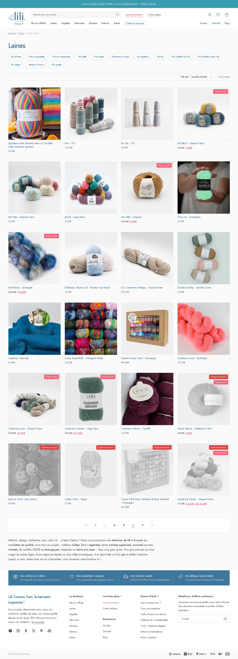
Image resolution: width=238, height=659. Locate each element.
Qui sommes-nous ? (151, 602)
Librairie (93, 23)
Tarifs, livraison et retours (153, 614)
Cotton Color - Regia (76, 499)
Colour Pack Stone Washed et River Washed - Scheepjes (145, 501)
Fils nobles (99, 56)
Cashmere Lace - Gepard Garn (25, 429)
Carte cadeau (154, 14)
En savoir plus (38, 622)
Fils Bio (160, 56)
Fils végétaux (143, 56)
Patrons (105, 23)
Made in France (36, 64)
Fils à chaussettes (37, 56)
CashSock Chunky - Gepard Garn (195, 499)
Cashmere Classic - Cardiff (135, 429)
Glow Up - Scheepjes (189, 217)
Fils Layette (56, 64)
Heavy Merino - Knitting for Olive (195, 429)
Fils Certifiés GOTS (180, 56)
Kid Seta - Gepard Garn (21, 217)
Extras (117, 23)
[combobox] (76, 14)
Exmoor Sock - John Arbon (22, 499)
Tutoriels (216, 23)
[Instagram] (18, 631)
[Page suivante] (152, 525)
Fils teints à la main (120, 56)
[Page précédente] (86, 525)
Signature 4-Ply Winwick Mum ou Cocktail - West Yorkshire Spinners (31, 145)
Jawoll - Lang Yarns (75, 217)
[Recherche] (117, 14)
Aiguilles (66, 23)
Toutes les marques (135, 23)
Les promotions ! (134, 14)
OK (225, 618)
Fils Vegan (16, 64)
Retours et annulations (152, 631)
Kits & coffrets (38, 23)
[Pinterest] (41, 631)
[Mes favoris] (218, 14)
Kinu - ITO (70, 143)
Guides (203, 23)
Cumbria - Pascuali (18, 358)
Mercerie (79, 23)
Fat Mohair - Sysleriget (20, 287)
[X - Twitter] (33, 631)
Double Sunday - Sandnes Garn (195, 287)
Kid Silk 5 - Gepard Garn (191, 143)
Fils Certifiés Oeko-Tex (208, 56)
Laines (54, 23)
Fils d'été (82, 56)
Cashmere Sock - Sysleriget (192, 358)
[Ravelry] (10, 631)
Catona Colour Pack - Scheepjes (138, 358)
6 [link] (133, 525)
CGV (143, 626)
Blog (227, 23)
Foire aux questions (150, 608)
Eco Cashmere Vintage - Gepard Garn (142, 287)
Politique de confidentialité (154, 620)
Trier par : (185, 76)
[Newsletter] (49, 631)
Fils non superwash (61, 56)
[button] (227, 14)
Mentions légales (157, 626)
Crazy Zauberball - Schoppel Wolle (84, 358)
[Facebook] (26, 631)
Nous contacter (149, 637)
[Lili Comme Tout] (17, 18)
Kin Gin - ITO (128, 143)
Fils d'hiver (16, 56)
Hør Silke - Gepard (131, 217)
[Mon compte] (209, 14)
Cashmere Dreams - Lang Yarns (82, 429)
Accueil (12, 33)
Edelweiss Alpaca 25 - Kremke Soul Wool (87, 287)
